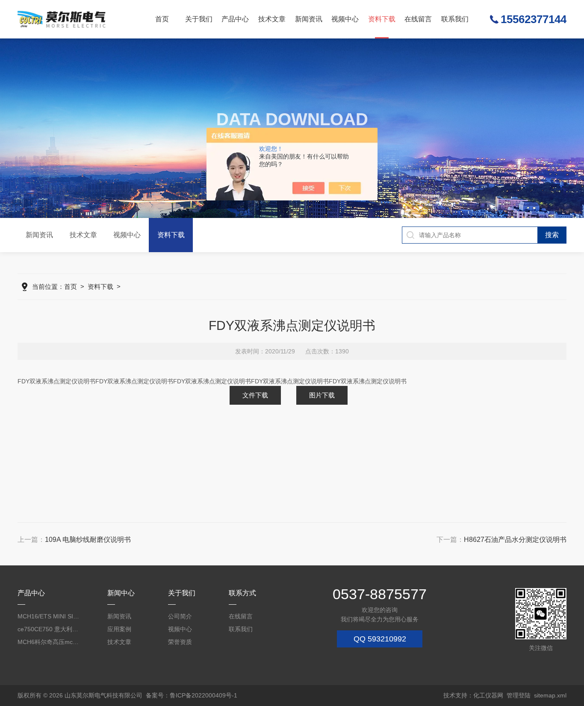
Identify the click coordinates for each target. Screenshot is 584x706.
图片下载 (322, 395)
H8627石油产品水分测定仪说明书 (515, 539)
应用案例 (119, 629)
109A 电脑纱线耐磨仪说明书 (88, 539)
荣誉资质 (180, 641)
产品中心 (235, 19)
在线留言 (418, 19)
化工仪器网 (488, 695)
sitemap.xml (550, 695)
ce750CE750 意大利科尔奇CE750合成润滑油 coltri (49, 629)
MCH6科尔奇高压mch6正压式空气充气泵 (49, 641)
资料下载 (381, 19)
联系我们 (455, 19)
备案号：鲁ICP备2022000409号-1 (191, 695)
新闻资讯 (308, 19)
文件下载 (255, 395)
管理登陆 (519, 695)
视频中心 (345, 19)
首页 (162, 19)
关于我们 (198, 19)
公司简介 (180, 616)
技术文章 (272, 19)
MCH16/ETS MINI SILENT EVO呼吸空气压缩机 (49, 616)
